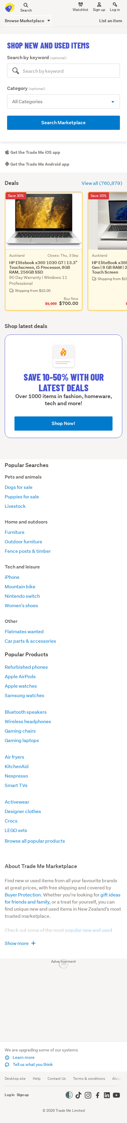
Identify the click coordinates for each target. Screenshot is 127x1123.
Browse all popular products (35, 841)
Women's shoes (21, 605)
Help (36, 1078)
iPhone (12, 577)
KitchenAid (17, 766)
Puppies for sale (22, 496)
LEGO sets (16, 830)
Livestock (15, 506)
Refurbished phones (26, 667)
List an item (110, 20)
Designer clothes (23, 811)
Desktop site (15, 1078)
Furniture (15, 532)
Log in (115, 9)
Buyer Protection (23, 894)
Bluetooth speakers (26, 712)
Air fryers (14, 757)
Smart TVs (16, 785)
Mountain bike (20, 586)
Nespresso (16, 776)
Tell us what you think (32, 1064)
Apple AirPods (20, 676)
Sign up (99, 9)
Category (26, 88)
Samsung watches (24, 695)
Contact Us (57, 1078)
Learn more (23, 1057)
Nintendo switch (22, 596)
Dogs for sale (18, 487)
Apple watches (21, 686)
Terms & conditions (89, 1078)
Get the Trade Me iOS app (34, 152)
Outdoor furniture (23, 541)
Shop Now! (63, 423)
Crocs (11, 820)
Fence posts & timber (28, 551)
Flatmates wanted (24, 631)
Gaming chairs (20, 731)
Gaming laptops (22, 740)
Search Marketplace (63, 122)
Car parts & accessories (30, 641)
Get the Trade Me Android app (39, 164)
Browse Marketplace (25, 20)
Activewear (17, 802)
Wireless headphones (28, 721)
